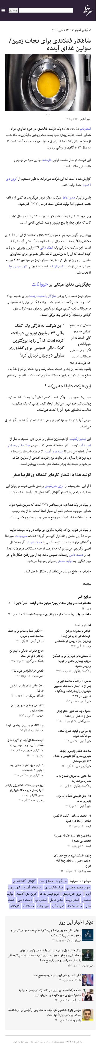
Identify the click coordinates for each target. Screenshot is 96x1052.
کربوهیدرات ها (50, 894)
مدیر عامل (68, 198)
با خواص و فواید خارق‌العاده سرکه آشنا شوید (74, 734)
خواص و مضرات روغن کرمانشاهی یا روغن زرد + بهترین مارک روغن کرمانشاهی (73, 636)
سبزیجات (21, 536)
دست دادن (76, 555)
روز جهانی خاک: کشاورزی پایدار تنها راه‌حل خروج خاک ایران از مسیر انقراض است (24, 790)
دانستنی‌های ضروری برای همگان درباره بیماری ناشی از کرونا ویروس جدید (72, 661)
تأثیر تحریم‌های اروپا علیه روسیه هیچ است (56, 975)
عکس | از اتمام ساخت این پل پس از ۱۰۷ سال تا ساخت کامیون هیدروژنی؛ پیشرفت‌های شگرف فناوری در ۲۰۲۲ (72, 689)
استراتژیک (56, 266)
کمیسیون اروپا (18, 266)
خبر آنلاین (21, 603)
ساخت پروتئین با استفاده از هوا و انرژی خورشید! (62, 614)
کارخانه (47, 160)
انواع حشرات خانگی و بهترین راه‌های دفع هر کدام (26, 653)
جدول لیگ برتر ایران (21, 1042)
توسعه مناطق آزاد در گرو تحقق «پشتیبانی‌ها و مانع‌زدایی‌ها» (25, 743)
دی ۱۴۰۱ (57, 30)
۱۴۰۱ (68, 30)
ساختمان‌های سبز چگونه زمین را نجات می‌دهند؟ (72, 838)
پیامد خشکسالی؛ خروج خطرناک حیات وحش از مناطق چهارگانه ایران (72, 861)
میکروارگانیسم (77, 439)
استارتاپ (85, 129)
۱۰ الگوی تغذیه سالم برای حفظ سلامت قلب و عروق (25, 634)
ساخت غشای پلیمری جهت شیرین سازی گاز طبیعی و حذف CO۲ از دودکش (72, 756)
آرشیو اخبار (81, 30)
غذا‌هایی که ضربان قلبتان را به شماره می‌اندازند (73, 779)
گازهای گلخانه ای (24, 881)
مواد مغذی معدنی (18, 445)
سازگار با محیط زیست (42, 296)
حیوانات (40, 284)
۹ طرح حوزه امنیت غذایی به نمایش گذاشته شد (26, 768)
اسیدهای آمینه (54, 452)
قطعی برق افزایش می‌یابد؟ (27, 670)
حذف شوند (34, 542)
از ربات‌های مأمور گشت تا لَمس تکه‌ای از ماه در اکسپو (72, 818)
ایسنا (28, 614)
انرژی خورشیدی (54, 486)
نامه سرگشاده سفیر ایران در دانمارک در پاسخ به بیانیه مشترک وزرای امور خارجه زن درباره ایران (50, 993)
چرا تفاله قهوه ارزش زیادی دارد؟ (24, 725)
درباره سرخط (45, 1042)
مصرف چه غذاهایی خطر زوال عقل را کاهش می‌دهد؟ (74, 714)
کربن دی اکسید (26, 894)
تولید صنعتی (64, 561)
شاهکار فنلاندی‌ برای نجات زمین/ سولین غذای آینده (60, 603)
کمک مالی (46, 248)
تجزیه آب (85, 445)
